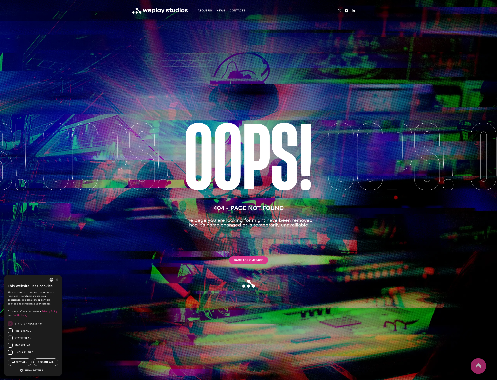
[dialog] (33, 325)
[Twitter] (339, 10)
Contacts (237, 10)
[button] (33, 370)
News (220, 10)
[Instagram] (346, 10)
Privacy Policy (49, 311)
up (473, 373)
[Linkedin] (353, 10)
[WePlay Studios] (160, 11)
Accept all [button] (19, 362)
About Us (205, 10)
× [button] (56, 279)
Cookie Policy (20, 315)
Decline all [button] (46, 362)
